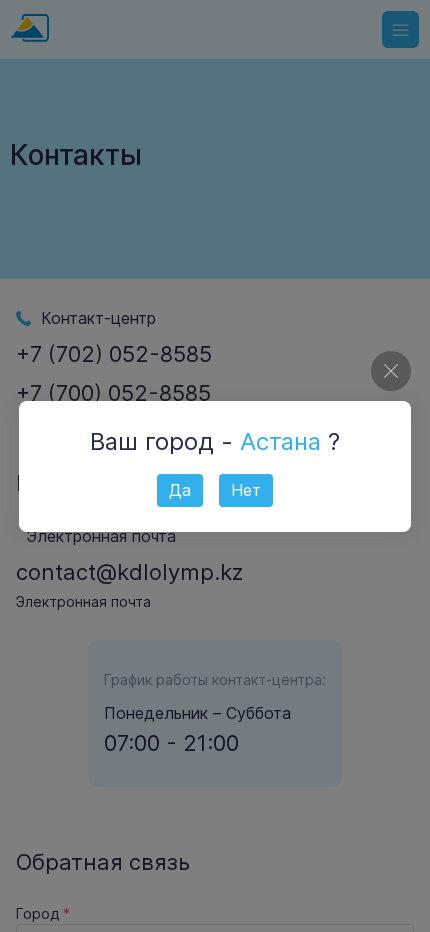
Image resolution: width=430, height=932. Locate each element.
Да (180, 490)
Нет (246, 490)
